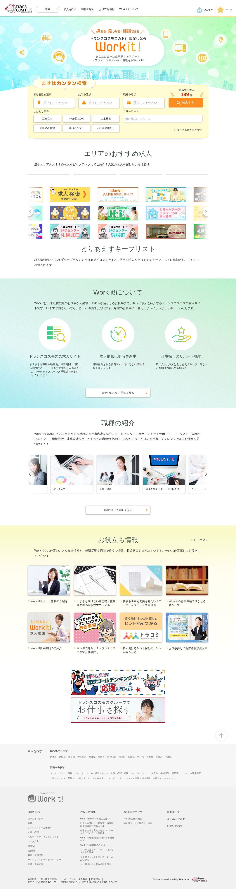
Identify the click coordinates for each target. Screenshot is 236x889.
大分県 (140, 757)
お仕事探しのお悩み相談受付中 (95, 864)
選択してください (55, 102)
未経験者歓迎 (47, 128)
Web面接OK (76, 118)
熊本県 (149, 757)
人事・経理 (33, 832)
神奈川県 (81, 757)
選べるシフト (76, 128)
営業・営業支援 (35, 864)
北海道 (53, 757)
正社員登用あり (106, 128)
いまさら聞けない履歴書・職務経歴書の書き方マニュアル (96, 824)
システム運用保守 (192, 773)
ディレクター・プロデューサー (108, 778)
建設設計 (32, 850)
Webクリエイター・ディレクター (44, 859)
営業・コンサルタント (79, 778)
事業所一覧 (173, 811)
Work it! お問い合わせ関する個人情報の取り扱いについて (89, 882)
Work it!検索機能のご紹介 (92, 845)
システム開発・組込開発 (138, 778)
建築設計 (176, 773)
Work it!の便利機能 (133, 818)
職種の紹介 (87, 9)
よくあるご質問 (176, 818)
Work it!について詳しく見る (118, 392)
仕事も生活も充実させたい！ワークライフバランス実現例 (96, 832)
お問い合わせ (175, 825)
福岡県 (122, 757)
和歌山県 (111, 757)
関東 (47, 9)
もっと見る (201, 540)
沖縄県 (168, 757)
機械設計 (164, 773)
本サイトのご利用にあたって (42, 882)
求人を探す (70, 9)
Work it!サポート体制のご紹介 (95, 818)
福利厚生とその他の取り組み (138, 823)
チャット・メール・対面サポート (91, 773)
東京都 (71, 757)
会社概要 (32, 879)
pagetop (221, 735)
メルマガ (208, 10)
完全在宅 (47, 118)
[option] (70, 213)
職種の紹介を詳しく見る (118, 510)
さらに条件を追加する (189, 130)
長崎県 (131, 757)
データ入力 (152, 773)
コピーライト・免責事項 (75, 879)
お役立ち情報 (106, 9)
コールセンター (57, 773)
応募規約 (95, 879)
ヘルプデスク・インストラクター (44, 837)
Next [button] (205, 211)
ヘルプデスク (137, 773)
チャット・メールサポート (41, 827)
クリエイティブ (57, 778)
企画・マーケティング (164, 778)
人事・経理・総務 (119, 773)
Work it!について (128, 9)
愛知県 (92, 757)
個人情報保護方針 (49, 879)
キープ (226, 10)
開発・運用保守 (35, 855)
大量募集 (106, 118)
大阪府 (101, 757)
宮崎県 (159, 757)
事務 (70, 773)
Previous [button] (30, 211)
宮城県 (62, 757)
